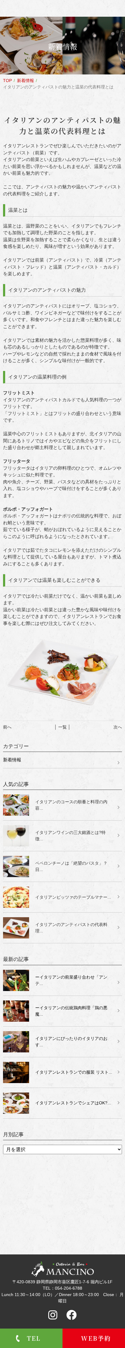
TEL (34, 1338)
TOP (7, 80)
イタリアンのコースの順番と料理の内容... (71, 805)
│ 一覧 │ (62, 727)
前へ (7, 727)
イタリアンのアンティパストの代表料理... (71, 927)
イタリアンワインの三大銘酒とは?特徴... (70, 835)
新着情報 (25, 80)
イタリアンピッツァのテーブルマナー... (73, 897)
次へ (117, 727)
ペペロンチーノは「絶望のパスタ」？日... (71, 866)
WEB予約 (96, 1338)
